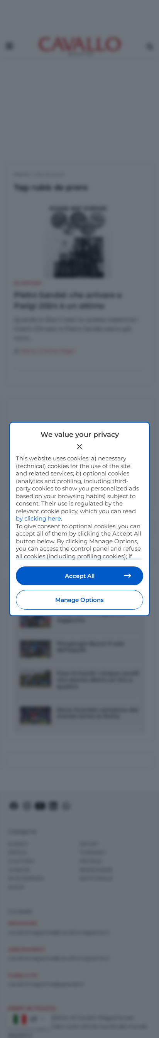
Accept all (80, 576)
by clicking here (38, 518)
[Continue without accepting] (79, 446)
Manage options (79, 599)
